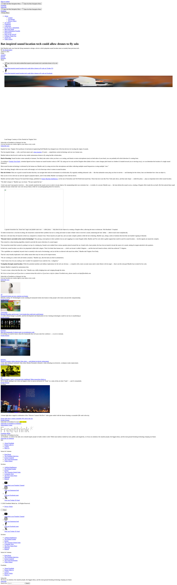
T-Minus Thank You (10, 36)
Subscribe (3, 7)
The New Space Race (10, 475)
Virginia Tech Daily (14, 161)
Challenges (7, 24)
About (6, 16)
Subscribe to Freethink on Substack (11, 423)
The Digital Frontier (10, 469)
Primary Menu (5, 13)
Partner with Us (9, 445)
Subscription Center (6, 425)
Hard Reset (7, 454)
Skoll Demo (7, 32)
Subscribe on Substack (7, 438)
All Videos (7, 22)
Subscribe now (5, 146)
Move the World (9, 29)
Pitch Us (6, 448)
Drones (3, 56)
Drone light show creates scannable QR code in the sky (17, 418)
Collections (7, 26)
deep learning (38, 152)
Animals (3, 55)
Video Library (8, 39)
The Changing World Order (12, 472)
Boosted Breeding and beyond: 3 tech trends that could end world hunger (22, 314)
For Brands (11, 19)
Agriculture (4, 312)
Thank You (7, 37)
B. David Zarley (7, 50)
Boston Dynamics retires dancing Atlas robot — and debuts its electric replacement (25, 361)
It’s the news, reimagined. (11, 27)
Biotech (6, 479)
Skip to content (5, 1)
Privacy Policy (12, 21)
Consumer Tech (9, 474)
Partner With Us (9, 570)
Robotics (3, 58)
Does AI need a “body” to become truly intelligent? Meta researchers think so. (23, 379)
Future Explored (9, 458)
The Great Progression (11, 459)
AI (1, 294)
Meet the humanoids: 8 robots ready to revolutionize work (17, 332)
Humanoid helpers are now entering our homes (14, 296)
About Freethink (9, 443)
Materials (7, 477)
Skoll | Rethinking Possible (12, 31)
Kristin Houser (5, 299)
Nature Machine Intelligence (49, 179)
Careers (10, 17)
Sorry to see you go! (10, 34)
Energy (6, 470)
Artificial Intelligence (10, 467)
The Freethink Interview (11, 456)
